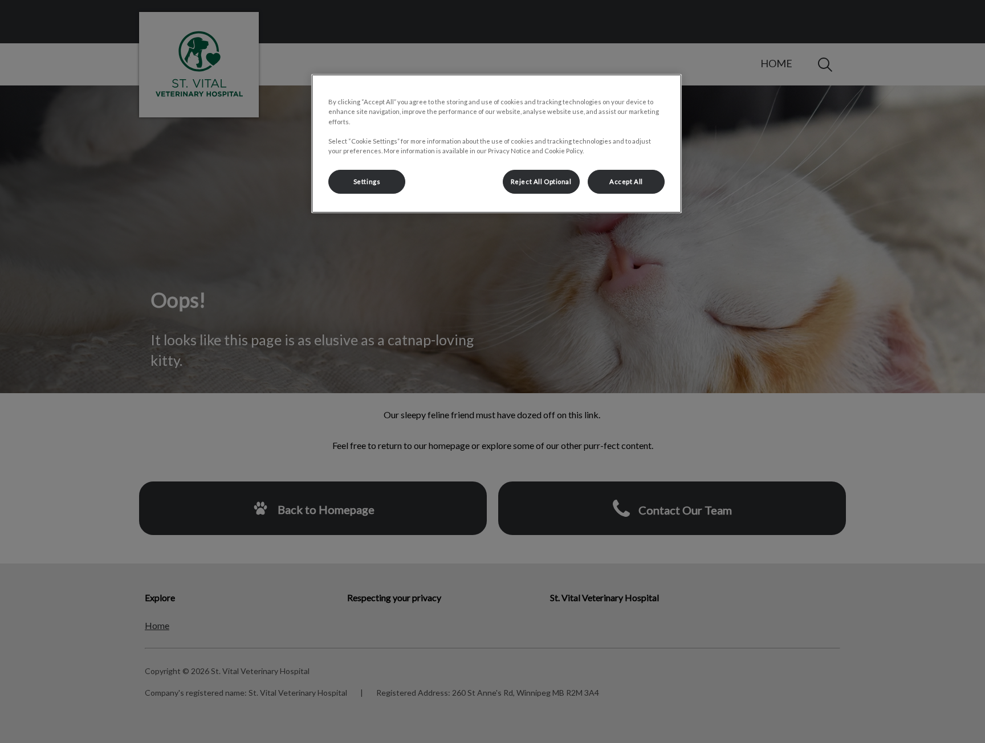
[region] (496, 143)
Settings (367, 181)
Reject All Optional (541, 181)
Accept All (626, 181)
